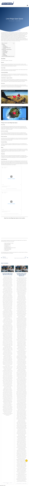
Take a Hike (4, 50)
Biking (4, 53)
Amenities (3, 44)
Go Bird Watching (5, 55)
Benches (4, 45)
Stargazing (4, 54)
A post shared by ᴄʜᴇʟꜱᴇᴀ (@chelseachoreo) (11, 188)
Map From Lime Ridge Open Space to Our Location (8, 56)
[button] (27, 5)
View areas (4, 48)
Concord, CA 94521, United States (15, 30)
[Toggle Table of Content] (13, 43)
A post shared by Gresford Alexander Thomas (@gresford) (11, 213)
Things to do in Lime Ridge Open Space (6, 49)
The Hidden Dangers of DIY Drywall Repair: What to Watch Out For (21, 274)
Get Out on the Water (5, 51)
